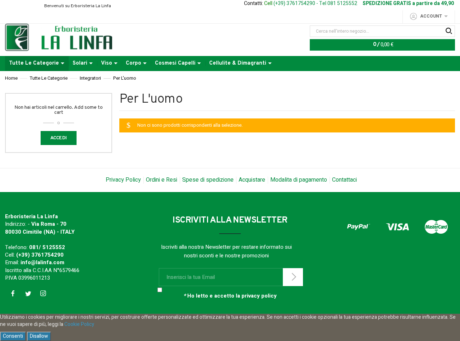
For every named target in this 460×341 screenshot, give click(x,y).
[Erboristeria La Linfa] (58, 37)
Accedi (58, 138)
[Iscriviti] (293, 277)
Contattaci (344, 180)
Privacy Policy (123, 180)
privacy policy (259, 296)
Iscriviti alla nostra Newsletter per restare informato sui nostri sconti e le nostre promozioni (226, 251)
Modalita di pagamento (298, 180)
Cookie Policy (79, 324)
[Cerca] (448, 31)
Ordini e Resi (161, 180)
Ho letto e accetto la (230, 296)
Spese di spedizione (208, 180)
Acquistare (252, 180)
